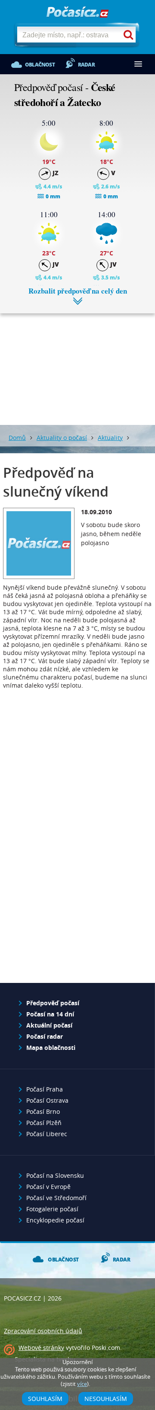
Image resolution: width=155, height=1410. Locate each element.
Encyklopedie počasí (55, 1220)
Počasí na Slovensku (55, 1175)
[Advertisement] (77, 362)
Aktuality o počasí (62, 438)
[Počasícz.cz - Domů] (77, 12)
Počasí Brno (43, 1111)
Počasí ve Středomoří (56, 1198)
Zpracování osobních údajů (43, 1331)
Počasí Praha (44, 1089)
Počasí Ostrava (47, 1100)
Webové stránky (41, 1347)
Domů (17, 438)
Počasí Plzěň (44, 1123)
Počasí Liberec (46, 1134)
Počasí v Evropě (48, 1187)
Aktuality (110, 438)
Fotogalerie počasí (52, 1209)
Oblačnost (40, 64)
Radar (86, 64)
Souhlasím (45, 1399)
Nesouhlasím (105, 1399)
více (82, 1384)
